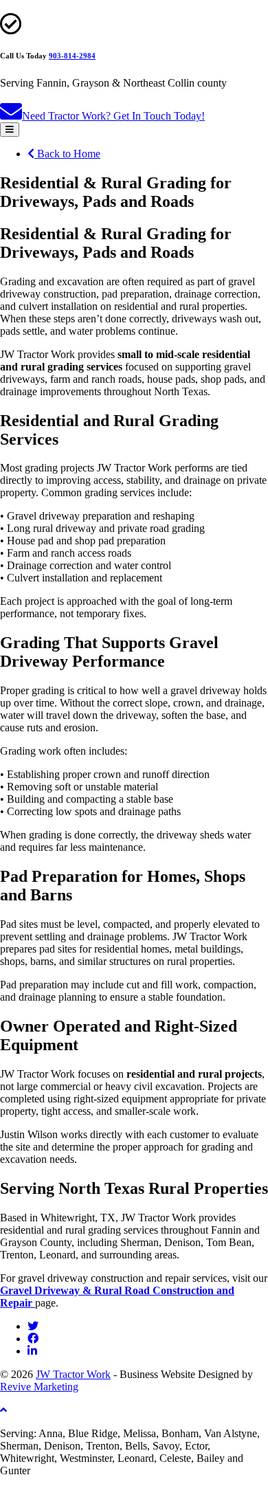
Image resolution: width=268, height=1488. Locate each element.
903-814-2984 (72, 56)
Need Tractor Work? (113, 116)
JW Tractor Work (73, 1374)
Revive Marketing (39, 1386)
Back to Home (67, 153)
